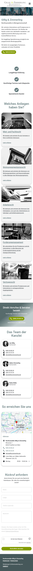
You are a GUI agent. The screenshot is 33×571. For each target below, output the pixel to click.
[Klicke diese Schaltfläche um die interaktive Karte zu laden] (16, 422)
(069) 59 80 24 (18, 319)
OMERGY (5, 566)
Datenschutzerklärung (12, 531)
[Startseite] (14, 3)
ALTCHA (29, 542)
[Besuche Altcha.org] (30, 539)
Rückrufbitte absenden (16, 548)
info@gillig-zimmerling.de (13, 453)
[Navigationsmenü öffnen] (30, 3)
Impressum (6, 561)
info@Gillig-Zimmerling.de (13, 355)
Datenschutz (14, 561)
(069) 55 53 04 (10, 450)
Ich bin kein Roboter (16, 539)
